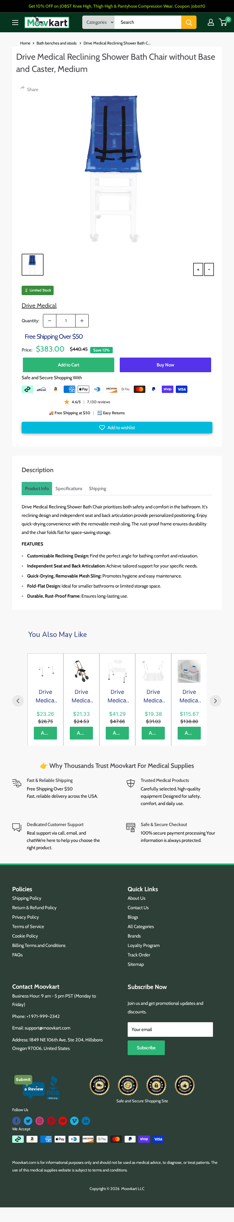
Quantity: (30, 320)
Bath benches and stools (57, 43)
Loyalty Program (144, 945)
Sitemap (136, 964)
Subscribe (146, 1048)
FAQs (17, 955)
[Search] (189, 22)
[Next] (215, 701)
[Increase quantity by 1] (82, 320)
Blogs (133, 917)
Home (25, 43)
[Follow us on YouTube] (62, 1121)
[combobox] (148, 22)
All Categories (141, 926)
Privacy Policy (25, 917)
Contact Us (138, 907)
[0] (223, 22)
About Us (136, 898)
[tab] (37, 488)
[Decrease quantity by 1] (49, 320)
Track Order (139, 955)
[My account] (211, 22)
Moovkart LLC (132, 1188)
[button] (117, 427)
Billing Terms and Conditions (39, 945)
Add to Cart (68, 365)
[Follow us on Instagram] (39, 1121)
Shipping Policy (26, 898)
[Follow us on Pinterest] (51, 1121)
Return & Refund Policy (34, 907)
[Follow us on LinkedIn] (86, 1121)
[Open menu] (15, 22)
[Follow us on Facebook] (16, 1121)
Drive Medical (39, 305)
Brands (134, 936)
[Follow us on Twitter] (28, 1121)
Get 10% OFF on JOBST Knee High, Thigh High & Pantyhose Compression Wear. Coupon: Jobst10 (117, 6)
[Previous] (18, 701)
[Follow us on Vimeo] (74, 1121)
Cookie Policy (25, 936)
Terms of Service (28, 926)
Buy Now (165, 365)
